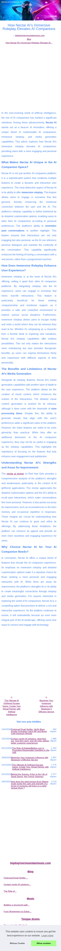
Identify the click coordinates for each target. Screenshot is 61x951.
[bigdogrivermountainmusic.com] (30, 10)
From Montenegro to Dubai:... (18, 911)
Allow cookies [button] (44, 943)
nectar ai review (15, 473)
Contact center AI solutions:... (17, 884)
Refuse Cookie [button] (17, 943)
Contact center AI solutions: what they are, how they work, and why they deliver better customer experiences (30, 741)
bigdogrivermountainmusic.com (30, 35)
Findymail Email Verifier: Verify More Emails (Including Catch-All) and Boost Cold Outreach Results (29, 731)
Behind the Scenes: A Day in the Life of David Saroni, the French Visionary (29, 775)
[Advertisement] (30, 77)
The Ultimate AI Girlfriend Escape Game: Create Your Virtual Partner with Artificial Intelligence (12, 707)
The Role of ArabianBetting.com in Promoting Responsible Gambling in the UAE (30, 750)
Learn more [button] (47, 935)
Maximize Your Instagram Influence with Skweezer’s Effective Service (46, 706)
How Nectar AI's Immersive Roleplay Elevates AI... (29, 43)
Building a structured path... (16, 905)
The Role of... (10, 891)
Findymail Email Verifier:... (16, 878)
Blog (29, 39)
